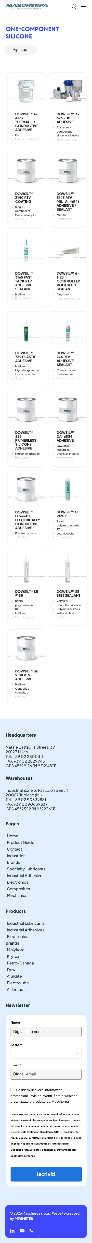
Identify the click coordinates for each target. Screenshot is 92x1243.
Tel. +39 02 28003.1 (24, 756)
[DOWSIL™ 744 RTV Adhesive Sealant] (67, 330)
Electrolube (18, 982)
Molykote (16, 949)
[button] (83, 6)
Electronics (17, 882)
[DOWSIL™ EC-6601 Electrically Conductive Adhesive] (26, 489)
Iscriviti (46, 1174)
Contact (14, 849)
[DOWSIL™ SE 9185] (26, 568)
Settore (17, 1045)
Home (12, 835)
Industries (16, 855)
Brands (13, 862)
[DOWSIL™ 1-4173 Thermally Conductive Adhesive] (26, 91)
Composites (18, 888)
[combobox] (46, 1054)
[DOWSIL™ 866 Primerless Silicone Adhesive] (26, 409)
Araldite (14, 976)
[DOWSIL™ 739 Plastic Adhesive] (26, 330)
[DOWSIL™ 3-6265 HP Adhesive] (67, 91)
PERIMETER (23, 1218)
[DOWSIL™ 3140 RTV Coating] (26, 170)
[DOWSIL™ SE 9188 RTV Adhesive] (26, 648)
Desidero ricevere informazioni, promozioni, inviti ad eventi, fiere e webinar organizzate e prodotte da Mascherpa (44, 1095)
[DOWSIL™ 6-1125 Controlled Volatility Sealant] (67, 250)
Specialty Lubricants (26, 868)
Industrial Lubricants (26, 923)
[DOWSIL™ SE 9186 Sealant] (67, 568)
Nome (15, 1022)
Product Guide (20, 842)
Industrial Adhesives (25, 875)
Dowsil (13, 969)
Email (16, 1065)
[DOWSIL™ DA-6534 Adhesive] (67, 409)
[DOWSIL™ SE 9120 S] (67, 489)
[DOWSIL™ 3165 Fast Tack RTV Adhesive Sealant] (26, 250)
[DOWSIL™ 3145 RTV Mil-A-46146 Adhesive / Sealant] (67, 170)
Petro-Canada (20, 963)
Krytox (13, 956)
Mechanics (17, 895)
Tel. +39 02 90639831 (26, 799)
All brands (16, 989)
